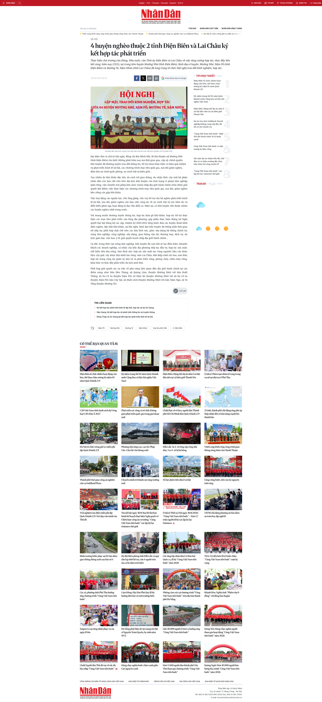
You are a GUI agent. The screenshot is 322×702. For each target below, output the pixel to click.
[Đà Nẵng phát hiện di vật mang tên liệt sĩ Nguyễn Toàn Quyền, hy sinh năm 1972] (140, 615)
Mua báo (257, 3)
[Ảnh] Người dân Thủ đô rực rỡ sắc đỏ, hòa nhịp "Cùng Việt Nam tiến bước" (98, 667)
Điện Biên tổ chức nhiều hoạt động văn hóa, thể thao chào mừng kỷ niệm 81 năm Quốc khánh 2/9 (207, 84)
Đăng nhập (317, 3)
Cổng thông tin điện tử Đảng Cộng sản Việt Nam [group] (102, 681)
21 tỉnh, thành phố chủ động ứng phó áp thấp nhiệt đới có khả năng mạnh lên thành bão (223, 414)
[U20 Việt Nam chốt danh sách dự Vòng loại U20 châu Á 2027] (99, 397)
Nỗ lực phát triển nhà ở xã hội (177, 479)
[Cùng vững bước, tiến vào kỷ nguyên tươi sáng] (223, 466)
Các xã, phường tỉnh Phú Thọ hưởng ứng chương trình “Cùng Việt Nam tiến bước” (98, 596)
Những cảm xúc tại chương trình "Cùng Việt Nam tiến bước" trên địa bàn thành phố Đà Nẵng (181, 596)
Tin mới (271, 3)
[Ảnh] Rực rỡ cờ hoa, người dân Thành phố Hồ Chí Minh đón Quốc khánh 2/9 (181, 412)
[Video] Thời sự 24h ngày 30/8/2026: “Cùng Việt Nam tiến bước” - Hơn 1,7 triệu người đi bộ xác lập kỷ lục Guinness (180, 517)
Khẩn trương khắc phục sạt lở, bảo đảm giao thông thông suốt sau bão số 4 (98, 558)
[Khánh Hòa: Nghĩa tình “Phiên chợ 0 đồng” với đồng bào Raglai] (223, 579)
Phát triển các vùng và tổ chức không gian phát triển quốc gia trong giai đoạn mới (140, 414)
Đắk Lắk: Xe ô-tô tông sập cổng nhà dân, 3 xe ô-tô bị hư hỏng (180, 448)
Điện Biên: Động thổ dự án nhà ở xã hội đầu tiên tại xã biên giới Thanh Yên (209, 111)
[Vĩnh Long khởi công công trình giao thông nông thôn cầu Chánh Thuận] (223, 433)
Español (173, 3)
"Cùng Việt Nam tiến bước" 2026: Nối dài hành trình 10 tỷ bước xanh (209, 136)
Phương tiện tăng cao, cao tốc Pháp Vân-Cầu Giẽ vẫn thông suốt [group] (217, 34)
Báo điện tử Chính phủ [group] (139, 681)
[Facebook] (136, 78)
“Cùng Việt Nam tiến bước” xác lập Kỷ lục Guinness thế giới (208, 172)
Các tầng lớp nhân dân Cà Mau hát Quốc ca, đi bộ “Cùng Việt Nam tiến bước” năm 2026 (179, 559)
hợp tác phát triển (160, 328)
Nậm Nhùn (143, 328)
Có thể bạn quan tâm (99, 344)
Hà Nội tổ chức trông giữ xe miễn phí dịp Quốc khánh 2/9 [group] (161, 34)
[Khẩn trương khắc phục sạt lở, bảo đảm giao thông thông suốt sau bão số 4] (99, 542)
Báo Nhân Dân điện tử (161, 16)
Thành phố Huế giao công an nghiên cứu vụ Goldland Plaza (97, 481)
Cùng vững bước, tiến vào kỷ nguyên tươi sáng (221, 481)
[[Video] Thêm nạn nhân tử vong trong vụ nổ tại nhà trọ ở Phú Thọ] (223, 360)
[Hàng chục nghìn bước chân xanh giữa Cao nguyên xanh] (140, 652)
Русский (164, 3)
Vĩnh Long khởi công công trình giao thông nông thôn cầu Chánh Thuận (222, 448)
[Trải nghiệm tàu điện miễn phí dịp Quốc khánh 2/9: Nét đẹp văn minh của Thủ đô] (99, 499)
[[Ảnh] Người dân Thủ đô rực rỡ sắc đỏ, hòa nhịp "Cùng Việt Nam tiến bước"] (99, 652)
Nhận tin (303, 3)
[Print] (156, 78)
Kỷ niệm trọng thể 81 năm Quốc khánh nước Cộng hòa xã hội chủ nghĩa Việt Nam (209, 99)
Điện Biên (178, 328)
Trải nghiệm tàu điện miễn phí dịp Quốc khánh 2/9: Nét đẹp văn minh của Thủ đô (98, 516)
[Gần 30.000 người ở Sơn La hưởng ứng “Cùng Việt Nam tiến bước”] (182, 615)
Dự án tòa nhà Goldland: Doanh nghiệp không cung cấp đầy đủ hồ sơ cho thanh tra (208, 124)
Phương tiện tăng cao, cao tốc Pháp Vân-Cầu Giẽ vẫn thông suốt (138, 448)
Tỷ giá (212, 183)
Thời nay (192, 28)
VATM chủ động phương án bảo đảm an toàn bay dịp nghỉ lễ (221, 514)
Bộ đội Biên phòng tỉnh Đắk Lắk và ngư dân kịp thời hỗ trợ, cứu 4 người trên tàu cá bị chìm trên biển (140, 559)
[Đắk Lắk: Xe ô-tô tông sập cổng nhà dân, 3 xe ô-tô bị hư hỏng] (182, 433)
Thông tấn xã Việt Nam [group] (164, 681)
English (142, 3)
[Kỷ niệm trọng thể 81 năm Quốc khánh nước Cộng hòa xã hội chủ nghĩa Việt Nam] (140, 360)
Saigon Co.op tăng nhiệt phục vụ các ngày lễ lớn (97, 630)
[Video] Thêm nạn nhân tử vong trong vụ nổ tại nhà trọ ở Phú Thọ (222, 376)
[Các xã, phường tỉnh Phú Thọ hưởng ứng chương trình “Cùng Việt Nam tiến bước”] (99, 579)
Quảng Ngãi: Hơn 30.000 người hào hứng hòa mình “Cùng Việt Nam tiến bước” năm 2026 (221, 669)
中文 (148, 3)
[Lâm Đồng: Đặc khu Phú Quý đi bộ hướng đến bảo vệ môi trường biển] (140, 579)
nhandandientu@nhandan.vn (229, 697)
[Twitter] (143, 78)
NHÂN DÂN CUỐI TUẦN (209, 28)
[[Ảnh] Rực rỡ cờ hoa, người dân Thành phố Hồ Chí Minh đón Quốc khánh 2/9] (182, 397)
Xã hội (94, 39)
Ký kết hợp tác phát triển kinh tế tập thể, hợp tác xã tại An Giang (125, 308)
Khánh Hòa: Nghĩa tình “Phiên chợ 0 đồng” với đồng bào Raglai (221, 594)
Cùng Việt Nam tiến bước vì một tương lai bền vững (208, 147)
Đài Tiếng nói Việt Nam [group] (189, 681)
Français (155, 3)
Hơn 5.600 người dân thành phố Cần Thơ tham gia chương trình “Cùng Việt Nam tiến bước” (181, 669)
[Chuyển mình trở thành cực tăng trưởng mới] (140, 466)
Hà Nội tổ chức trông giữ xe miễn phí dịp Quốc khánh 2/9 (97, 448)
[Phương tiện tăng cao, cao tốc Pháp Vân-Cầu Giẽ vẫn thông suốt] (140, 433)
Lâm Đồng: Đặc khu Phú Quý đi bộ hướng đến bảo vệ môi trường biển (137, 594)
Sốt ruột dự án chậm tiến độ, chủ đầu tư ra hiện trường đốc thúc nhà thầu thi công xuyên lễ (209, 161)
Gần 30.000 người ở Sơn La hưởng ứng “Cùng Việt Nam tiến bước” (181, 630)
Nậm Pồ (101, 328)
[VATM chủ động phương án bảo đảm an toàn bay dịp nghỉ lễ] (223, 499)
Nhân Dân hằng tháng (232, 28)
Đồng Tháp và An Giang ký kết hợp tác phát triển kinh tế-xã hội (125, 317)
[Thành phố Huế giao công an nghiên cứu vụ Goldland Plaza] (99, 466)
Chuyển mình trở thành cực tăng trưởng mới (140, 481)
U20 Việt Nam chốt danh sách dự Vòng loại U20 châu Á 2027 (98, 412)
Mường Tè (129, 328)
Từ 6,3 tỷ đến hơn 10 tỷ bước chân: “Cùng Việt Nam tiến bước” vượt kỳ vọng (221, 559)
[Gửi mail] (150, 78)
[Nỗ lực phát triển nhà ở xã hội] (182, 466)
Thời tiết (201, 183)
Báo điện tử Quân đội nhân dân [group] (219, 681)
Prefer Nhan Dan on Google (175, 78)
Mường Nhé (114, 328)
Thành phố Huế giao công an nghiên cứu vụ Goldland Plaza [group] (107, 34)
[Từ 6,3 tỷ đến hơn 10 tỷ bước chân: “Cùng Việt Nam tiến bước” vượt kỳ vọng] (223, 542)
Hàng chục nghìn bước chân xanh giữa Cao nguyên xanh (139, 667)
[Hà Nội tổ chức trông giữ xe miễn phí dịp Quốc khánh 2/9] (99, 433)
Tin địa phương (286, 3)
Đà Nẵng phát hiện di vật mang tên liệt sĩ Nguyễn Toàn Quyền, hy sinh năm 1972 (139, 632)
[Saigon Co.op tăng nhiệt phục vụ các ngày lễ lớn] (99, 615)
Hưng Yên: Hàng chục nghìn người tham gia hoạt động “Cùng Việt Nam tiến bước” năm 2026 (221, 632)
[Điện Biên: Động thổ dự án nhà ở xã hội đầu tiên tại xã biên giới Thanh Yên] (182, 360)
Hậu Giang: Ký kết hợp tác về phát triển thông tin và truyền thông (126, 312)
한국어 (180, 3)
